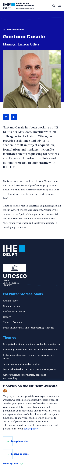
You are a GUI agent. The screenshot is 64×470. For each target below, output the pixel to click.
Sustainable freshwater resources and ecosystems (29, 369)
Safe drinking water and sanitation (21, 364)
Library (7, 316)
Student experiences (14, 311)
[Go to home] (14, 250)
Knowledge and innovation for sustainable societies (30, 349)
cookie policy (31, 428)
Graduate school (12, 306)
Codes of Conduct (12, 322)
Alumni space (10, 300)
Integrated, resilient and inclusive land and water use (31, 344)
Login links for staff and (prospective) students (28, 327)
